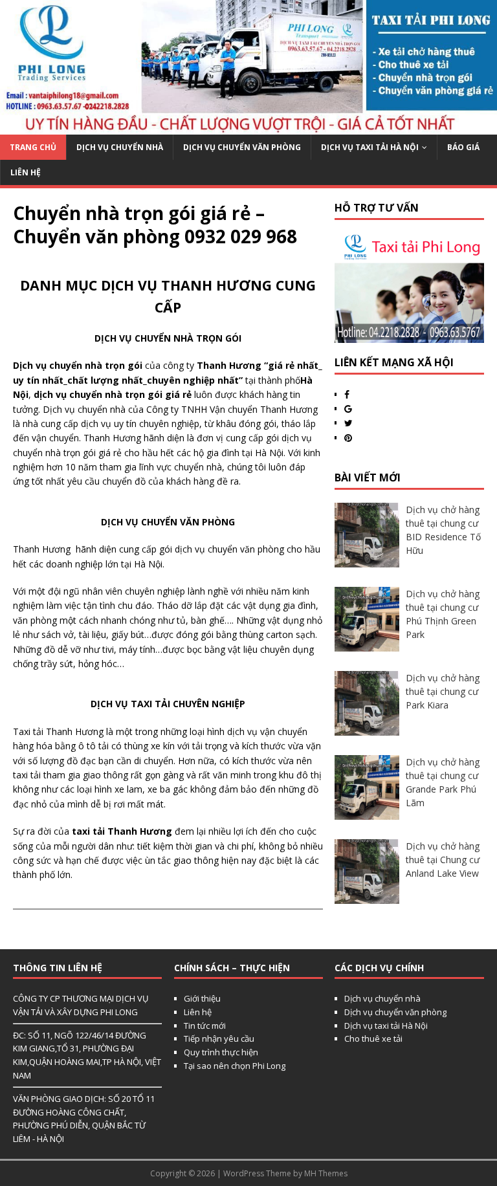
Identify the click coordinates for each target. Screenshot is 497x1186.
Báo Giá (463, 147)
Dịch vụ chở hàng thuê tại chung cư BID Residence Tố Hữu (443, 529)
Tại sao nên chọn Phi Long (234, 1065)
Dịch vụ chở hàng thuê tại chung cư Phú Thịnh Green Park (443, 614)
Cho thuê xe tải (373, 1038)
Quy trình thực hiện (221, 1052)
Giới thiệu (202, 998)
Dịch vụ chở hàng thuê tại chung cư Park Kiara (443, 691)
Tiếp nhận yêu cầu (219, 1038)
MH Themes (326, 1173)
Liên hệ (198, 1012)
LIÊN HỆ (25, 172)
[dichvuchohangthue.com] (248, 126)
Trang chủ (33, 147)
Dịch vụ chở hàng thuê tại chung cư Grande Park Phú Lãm (443, 782)
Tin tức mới (205, 1025)
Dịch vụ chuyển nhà (119, 147)
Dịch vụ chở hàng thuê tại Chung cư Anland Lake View (443, 859)
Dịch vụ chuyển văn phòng (242, 147)
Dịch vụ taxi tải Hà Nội (370, 147)
